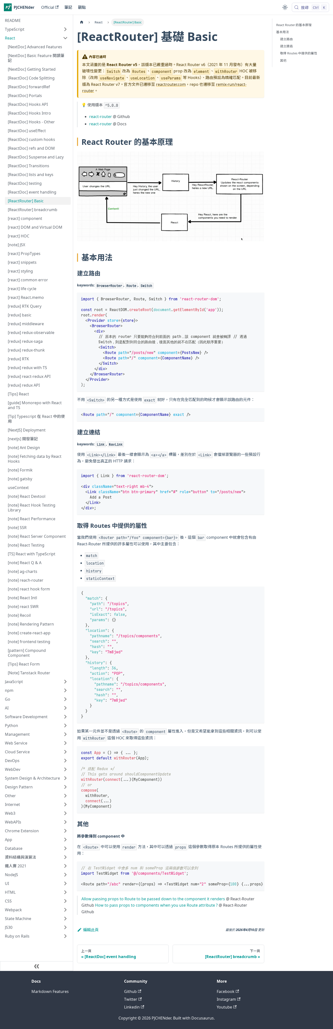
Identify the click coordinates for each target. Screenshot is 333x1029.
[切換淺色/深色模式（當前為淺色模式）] (285, 7)
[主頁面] (81, 22)
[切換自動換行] (249, 867)
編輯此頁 (91, 929)
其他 (283, 60)
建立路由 (286, 39)
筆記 (68, 7)
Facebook (226, 991)
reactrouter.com (171, 84)
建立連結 (286, 46)
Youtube (224, 1007)
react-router (100, 116)
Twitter (130, 999)
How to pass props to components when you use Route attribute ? (156, 905)
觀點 (82, 7)
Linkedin (132, 1007)
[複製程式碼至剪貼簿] (258, 298)
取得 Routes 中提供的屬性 (298, 53)
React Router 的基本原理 (294, 25)
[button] (36, 29)
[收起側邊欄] (36, 966)
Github (130, 991)
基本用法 (282, 32)
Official (47, 7)
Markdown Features (50, 991)
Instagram (226, 999)
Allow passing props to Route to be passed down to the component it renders (153, 899)
